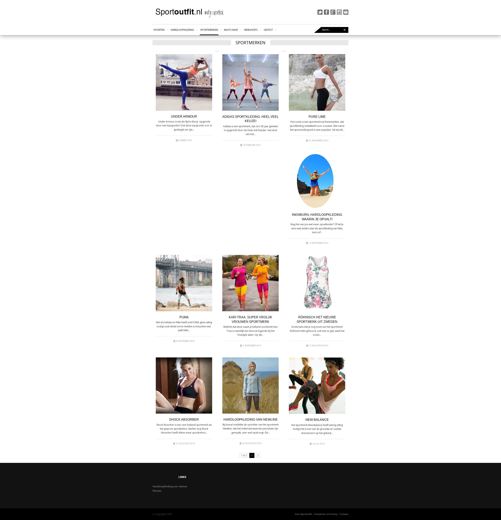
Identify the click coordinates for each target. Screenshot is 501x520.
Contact (344, 514)
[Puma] (184, 283)
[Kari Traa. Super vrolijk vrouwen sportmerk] (250, 283)
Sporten (159, 29)
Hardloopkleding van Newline (250, 419)
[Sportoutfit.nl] (189, 12)
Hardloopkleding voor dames (170, 486)
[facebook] (326, 12)
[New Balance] (317, 385)
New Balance (317, 419)
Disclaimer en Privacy (326, 514)
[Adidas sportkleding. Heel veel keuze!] (250, 82)
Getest (268, 29)
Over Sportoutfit (303, 514)
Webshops (251, 29)
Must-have (231, 29)
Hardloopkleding (182, 29)
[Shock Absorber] (184, 385)
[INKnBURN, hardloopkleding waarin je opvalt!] (317, 180)
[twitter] (320, 12)
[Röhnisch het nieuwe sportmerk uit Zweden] (317, 283)
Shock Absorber (184, 419)
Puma (184, 317)
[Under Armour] (184, 82)
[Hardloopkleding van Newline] (250, 385)
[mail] (345, 12)
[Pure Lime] (317, 82)
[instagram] (339, 12)
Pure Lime (317, 116)
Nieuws (157, 490)
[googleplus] (332, 12)
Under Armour (184, 116)
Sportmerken (209, 29)
